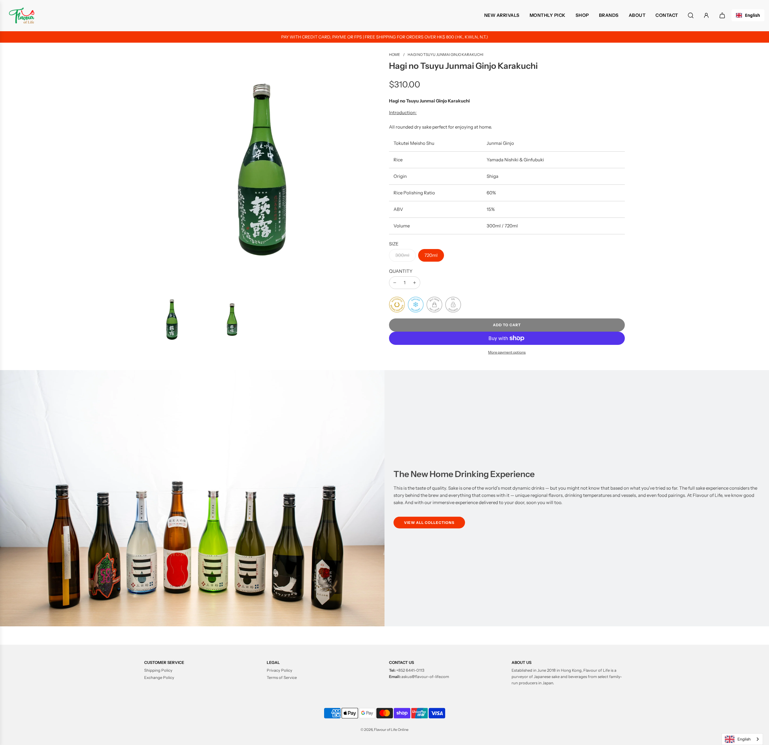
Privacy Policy (279, 670)
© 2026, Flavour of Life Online (384, 729)
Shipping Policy (158, 670)
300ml (402, 255)
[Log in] (706, 15)
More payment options (507, 352)
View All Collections (429, 522)
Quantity (400, 271)
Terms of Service (282, 677)
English (752, 15)
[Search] (691, 15)
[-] (394, 283)
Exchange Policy (159, 677)
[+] (414, 283)
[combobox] (747, 15)
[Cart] (723, 15)
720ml (431, 255)
